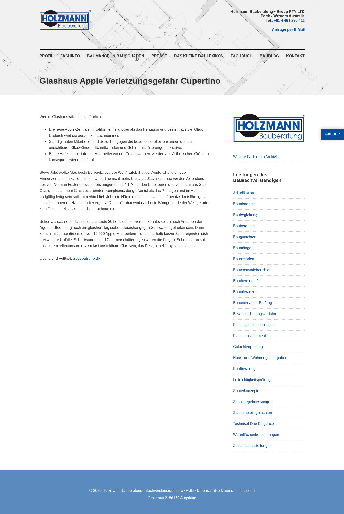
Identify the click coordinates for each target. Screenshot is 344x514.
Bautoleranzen (245, 292)
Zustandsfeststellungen (252, 446)
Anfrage (332, 134)
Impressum (245, 490)
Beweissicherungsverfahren (256, 314)
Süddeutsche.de (86, 258)
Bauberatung (244, 226)
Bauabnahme (244, 204)
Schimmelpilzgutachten (252, 413)
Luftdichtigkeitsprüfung (252, 380)
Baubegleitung (245, 215)
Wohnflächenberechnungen (256, 435)
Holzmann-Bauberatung (65, 19)
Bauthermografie (247, 281)
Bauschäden (243, 259)
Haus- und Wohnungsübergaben (260, 358)
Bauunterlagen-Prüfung (252, 303)
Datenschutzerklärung (215, 490)
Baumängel (242, 248)
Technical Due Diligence (253, 424)
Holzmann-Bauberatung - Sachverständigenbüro (142, 490)
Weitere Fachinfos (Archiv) (255, 157)
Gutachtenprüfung (248, 347)
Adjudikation (243, 193)
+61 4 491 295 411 (289, 20)
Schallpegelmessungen (252, 402)
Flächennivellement (249, 336)
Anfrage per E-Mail (288, 30)
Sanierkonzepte (246, 391)
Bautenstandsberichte (251, 270)
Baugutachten (244, 237)
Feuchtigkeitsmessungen (254, 325)
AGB (190, 490)
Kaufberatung (244, 369)
